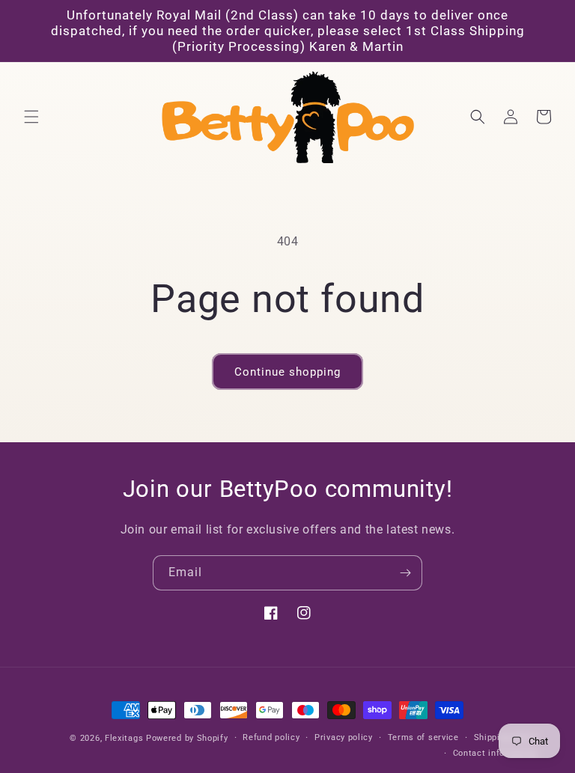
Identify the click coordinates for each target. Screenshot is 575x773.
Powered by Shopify (187, 738)
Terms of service (423, 737)
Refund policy (271, 737)
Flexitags (125, 738)
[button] (31, 116)
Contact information (495, 753)
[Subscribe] (405, 572)
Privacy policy (343, 737)
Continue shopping (287, 372)
